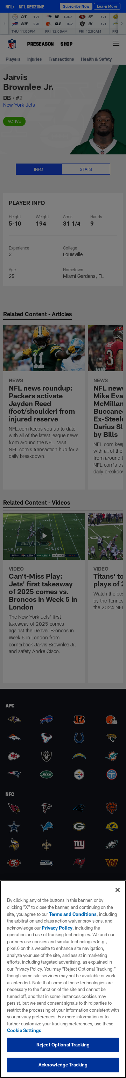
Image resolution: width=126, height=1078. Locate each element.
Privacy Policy (57, 928)
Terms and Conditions (73, 914)
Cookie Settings (24, 1030)
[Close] (117, 890)
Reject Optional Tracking (63, 1044)
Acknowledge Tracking (63, 1064)
